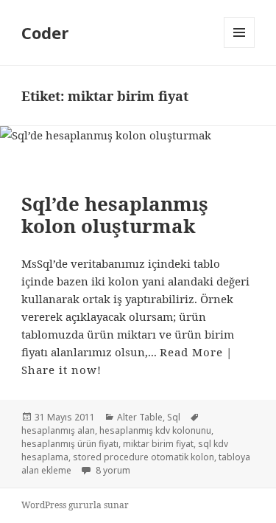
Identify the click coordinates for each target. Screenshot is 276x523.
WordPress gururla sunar (75, 505)
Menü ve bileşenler (239, 47)
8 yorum (111, 470)
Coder (44, 32)
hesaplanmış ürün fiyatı (69, 443)
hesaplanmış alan (58, 430)
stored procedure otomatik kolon (143, 457)
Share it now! (61, 369)
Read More (191, 351)
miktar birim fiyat (158, 443)
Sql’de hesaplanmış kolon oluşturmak (114, 214)
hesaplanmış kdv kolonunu (155, 430)
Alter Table (140, 417)
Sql (173, 417)
